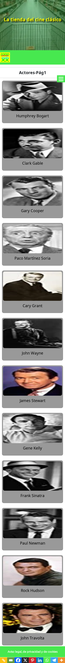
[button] (61, 78)
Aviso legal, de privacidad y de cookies (33, 651)
